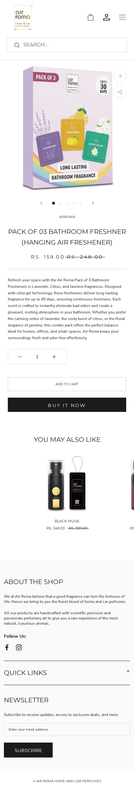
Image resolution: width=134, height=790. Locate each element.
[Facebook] (7, 647)
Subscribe (28, 750)
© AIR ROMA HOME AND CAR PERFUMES (67, 781)
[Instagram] (19, 647)
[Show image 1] (53, 203)
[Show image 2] (60, 203)
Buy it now (67, 405)
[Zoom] (120, 76)
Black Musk (67, 521)
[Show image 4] (74, 203)
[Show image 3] (67, 203)
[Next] (93, 203)
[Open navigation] (122, 17)
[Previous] (41, 203)
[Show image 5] (80, 203)
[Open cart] (90, 17)
